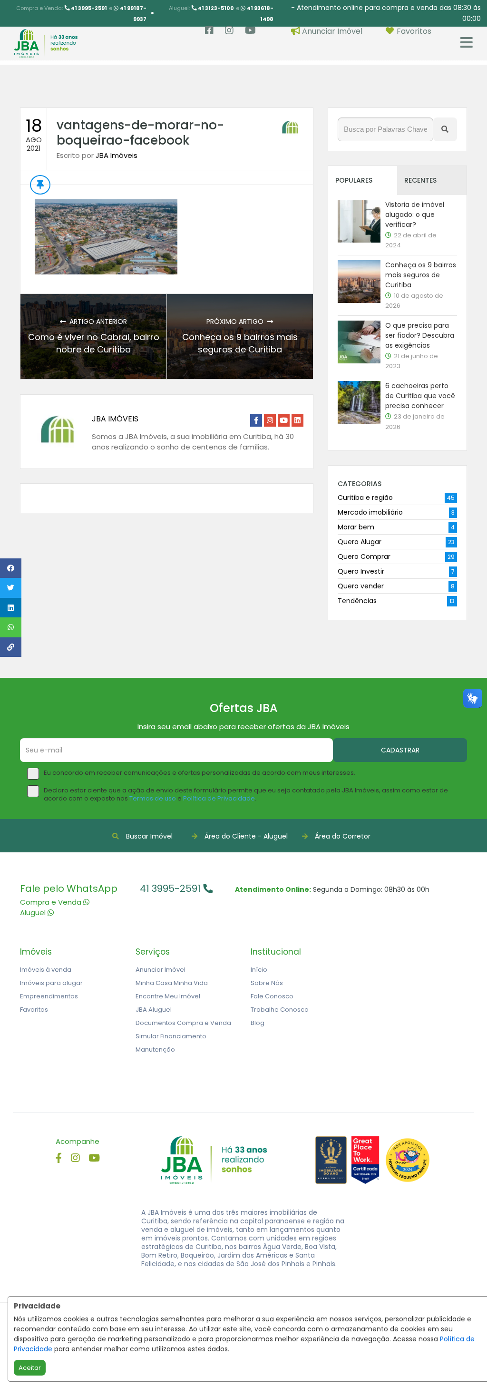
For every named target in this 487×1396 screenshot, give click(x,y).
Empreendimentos (49, 996)
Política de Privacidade (219, 798)
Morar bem (356, 527)
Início (259, 969)
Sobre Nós (267, 982)
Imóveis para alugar (51, 982)
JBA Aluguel (154, 1009)
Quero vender (361, 586)
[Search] (445, 129)
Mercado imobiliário (370, 512)
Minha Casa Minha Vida (172, 982)
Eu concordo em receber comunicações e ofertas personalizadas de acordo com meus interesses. (199, 773)
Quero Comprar (364, 556)
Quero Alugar (359, 542)
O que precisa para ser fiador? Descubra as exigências (419, 335)
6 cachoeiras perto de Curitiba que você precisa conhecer (420, 395)
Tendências (357, 600)
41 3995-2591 (171, 888)
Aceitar (30, 1367)
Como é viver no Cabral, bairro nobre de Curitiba (93, 343)
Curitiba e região (365, 497)
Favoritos (34, 1009)
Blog (257, 1022)
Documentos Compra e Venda (183, 1022)
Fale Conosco (272, 996)
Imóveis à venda (45, 969)
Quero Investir (361, 571)
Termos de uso (152, 798)
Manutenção (155, 1049)
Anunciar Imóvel (160, 969)
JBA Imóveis (116, 155)
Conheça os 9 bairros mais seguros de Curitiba (240, 343)
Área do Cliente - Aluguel (246, 836)
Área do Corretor (342, 836)
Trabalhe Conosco (280, 1009)
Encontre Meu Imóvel (168, 996)
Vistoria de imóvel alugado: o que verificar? (414, 214)
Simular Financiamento (171, 1036)
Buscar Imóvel (149, 836)
